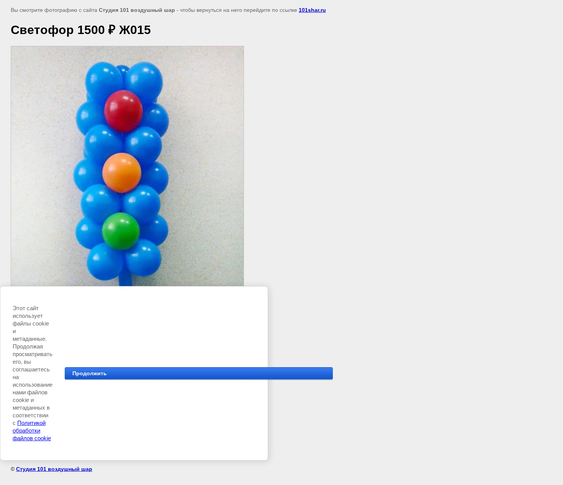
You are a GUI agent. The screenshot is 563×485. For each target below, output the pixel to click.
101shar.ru (312, 10)
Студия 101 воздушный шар (54, 469)
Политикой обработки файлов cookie (32, 430)
